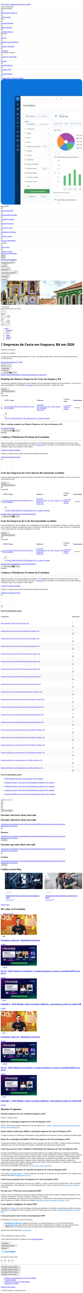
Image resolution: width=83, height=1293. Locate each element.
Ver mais (4, 840)
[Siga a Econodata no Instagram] (2, 1262)
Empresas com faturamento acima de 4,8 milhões (20, 1278)
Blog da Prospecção (7, 223)
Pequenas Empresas (7, 23)
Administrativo (5, 824)
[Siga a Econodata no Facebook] (10, 1262)
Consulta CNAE (6, 69)
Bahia (8, 335)
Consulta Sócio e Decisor (9, 78)
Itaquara (8, 337)
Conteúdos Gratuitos (7, 219)
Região (3, 314)
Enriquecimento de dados (9, 215)
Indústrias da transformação (9, 42)
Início (7, 328)
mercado (30, 385)
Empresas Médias (10, 1280)
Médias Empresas (6, 27)
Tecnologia (4, 51)
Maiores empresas (6, 375)
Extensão (4, 61)
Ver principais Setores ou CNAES (12, 362)
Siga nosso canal (7, 913)
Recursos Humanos (50, 824)
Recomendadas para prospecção (36, 375)
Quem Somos (5, 247)
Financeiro (28, 824)
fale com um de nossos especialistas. (40, 1166)
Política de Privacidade (8, 1287)
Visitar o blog (5, 905)
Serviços (3, 38)
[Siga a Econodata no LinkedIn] (6, 1262)
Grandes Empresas (7, 32)
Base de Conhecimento (8, 240)
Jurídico (34, 824)
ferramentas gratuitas (15, 1173)
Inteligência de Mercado (8, 232)
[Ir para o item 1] (1, 1010)
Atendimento (14, 824)
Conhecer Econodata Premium (10, 450)
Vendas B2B (15, 1208)
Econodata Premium (36, 1239)
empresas (40, 445)
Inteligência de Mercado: (13, 1223)
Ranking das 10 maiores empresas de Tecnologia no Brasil (22, 896)
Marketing (40, 824)
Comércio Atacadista (7, 46)
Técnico (10, 826)
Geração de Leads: (11, 1225)
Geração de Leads (6, 228)
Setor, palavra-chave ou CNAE (11, 309)
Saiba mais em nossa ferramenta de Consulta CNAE (52, 1200)
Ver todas (20, 78)
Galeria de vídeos (6, 236)
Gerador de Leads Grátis (8, 57)
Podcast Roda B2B (7, 211)
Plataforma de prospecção (9, 13)
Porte (2, 319)
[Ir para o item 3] (5, 1010)
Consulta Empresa (6, 74)
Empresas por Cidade (12, 1283)
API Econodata (6, 17)
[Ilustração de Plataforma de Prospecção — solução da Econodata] (41, 142)
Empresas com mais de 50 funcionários (17, 1282)
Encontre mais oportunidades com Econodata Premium (18, 514)
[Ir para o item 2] (3, 1010)
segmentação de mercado (22, 1175)
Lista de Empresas (6, 65)
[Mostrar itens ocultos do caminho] (7, 333)
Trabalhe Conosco (6, 251)
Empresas (9, 330)
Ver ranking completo (8, 428)
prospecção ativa (71, 1185)
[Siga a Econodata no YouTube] (13, 1262)
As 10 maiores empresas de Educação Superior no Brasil (61, 896)
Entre (3, 255)
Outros (15, 826)
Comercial (22, 824)
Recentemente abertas (19, 375)
